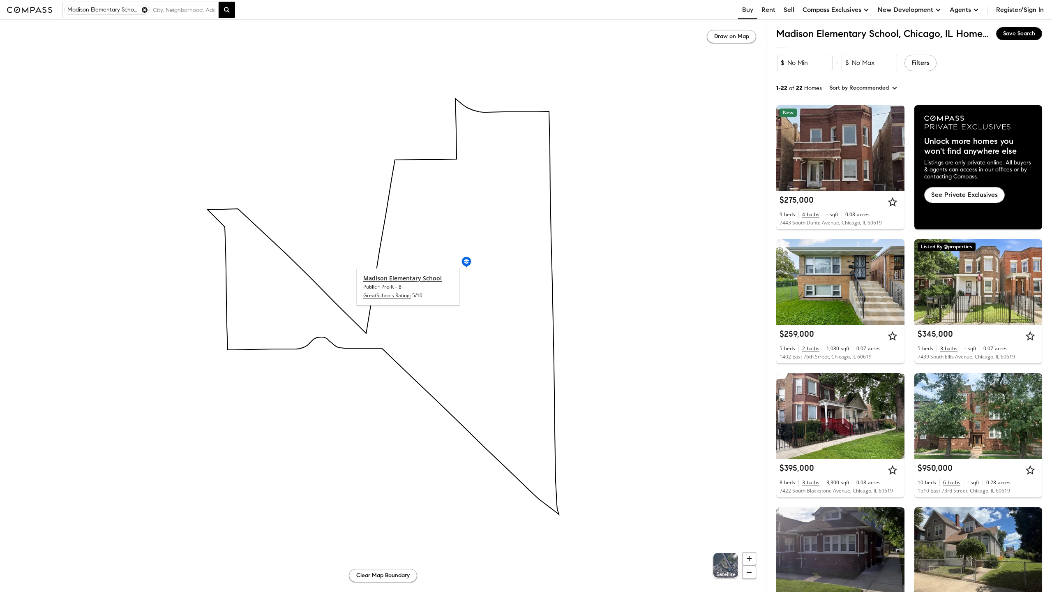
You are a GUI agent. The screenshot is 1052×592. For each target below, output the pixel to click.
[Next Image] (894, 148)
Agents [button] (960, 10)
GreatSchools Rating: (387, 295)
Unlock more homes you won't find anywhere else (970, 146)
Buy (747, 10)
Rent (768, 10)
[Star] (892, 202)
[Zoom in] (749, 558)
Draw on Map (731, 36)
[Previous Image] (786, 148)
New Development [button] (905, 10)
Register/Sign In (1020, 10)
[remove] (144, 10)
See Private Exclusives (964, 195)
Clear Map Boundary (383, 575)
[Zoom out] (749, 572)
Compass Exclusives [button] (832, 10)
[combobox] (184, 10)
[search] (227, 10)
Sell (789, 10)
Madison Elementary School (402, 278)
